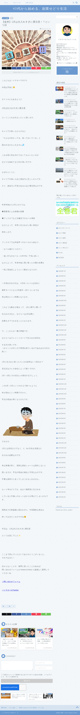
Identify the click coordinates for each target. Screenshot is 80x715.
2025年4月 (62, 295)
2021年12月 (62, 443)
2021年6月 (62, 472)
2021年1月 (62, 497)
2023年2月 (62, 374)
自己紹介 (61, 257)
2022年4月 (62, 423)
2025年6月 (62, 290)
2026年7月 (62, 271)
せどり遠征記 (62, 243)
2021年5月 (62, 477)
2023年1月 (62, 379)
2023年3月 (62, 369)
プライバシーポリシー (10, 712)
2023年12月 (62, 325)
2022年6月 (62, 413)
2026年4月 (62, 281)
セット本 (12, 606)
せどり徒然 (5, 18)
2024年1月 (62, 320)
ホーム (6, 2)
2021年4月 (62, 482)
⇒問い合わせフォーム (11, 582)
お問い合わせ (29, 2)
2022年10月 (62, 394)
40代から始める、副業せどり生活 (40, 8)
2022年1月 (62, 438)
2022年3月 (62, 428)
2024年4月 (62, 310)
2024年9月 (62, 305)
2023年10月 (62, 335)
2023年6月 (62, 354)
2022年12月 (62, 384)
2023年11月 (62, 330)
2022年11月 (62, 389)
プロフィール (17, 2)
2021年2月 (62, 492)
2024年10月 (62, 300)
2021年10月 (62, 453)
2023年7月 (62, 349)
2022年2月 (62, 433)
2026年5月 (62, 276)
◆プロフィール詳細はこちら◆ (67, 63)
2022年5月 (62, 418)
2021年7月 (62, 467)
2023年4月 (62, 364)
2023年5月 (62, 359)
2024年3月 (62, 315)
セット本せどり (63, 247)
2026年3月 (62, 286)
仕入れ (60, 252)
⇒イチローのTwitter (10, 590)
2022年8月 (62, 403)
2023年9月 (62, 340)
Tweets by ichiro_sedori (64, 510)
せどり (5, 606)
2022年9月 (62, 399)
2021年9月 (62, 457)
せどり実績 (62, 233)
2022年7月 (62, 408)
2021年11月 (62, 448)
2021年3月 (62, 487)
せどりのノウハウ (64, 228)
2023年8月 (62, 345)
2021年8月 (62, 462)
